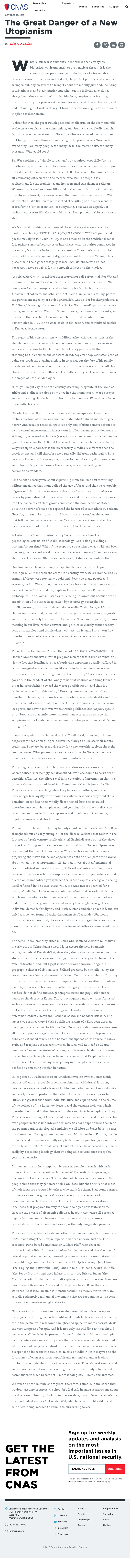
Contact (107, 1525)
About (81, 1508)
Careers (82, 1525)
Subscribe (114, 1469)
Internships (84, 1519)
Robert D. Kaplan (21, 43)
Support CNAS (110, 1508)
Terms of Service (96, 1481)
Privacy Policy (75, 1481)
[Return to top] (124, 1551)
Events (81, 1514)
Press (106, 1519)
